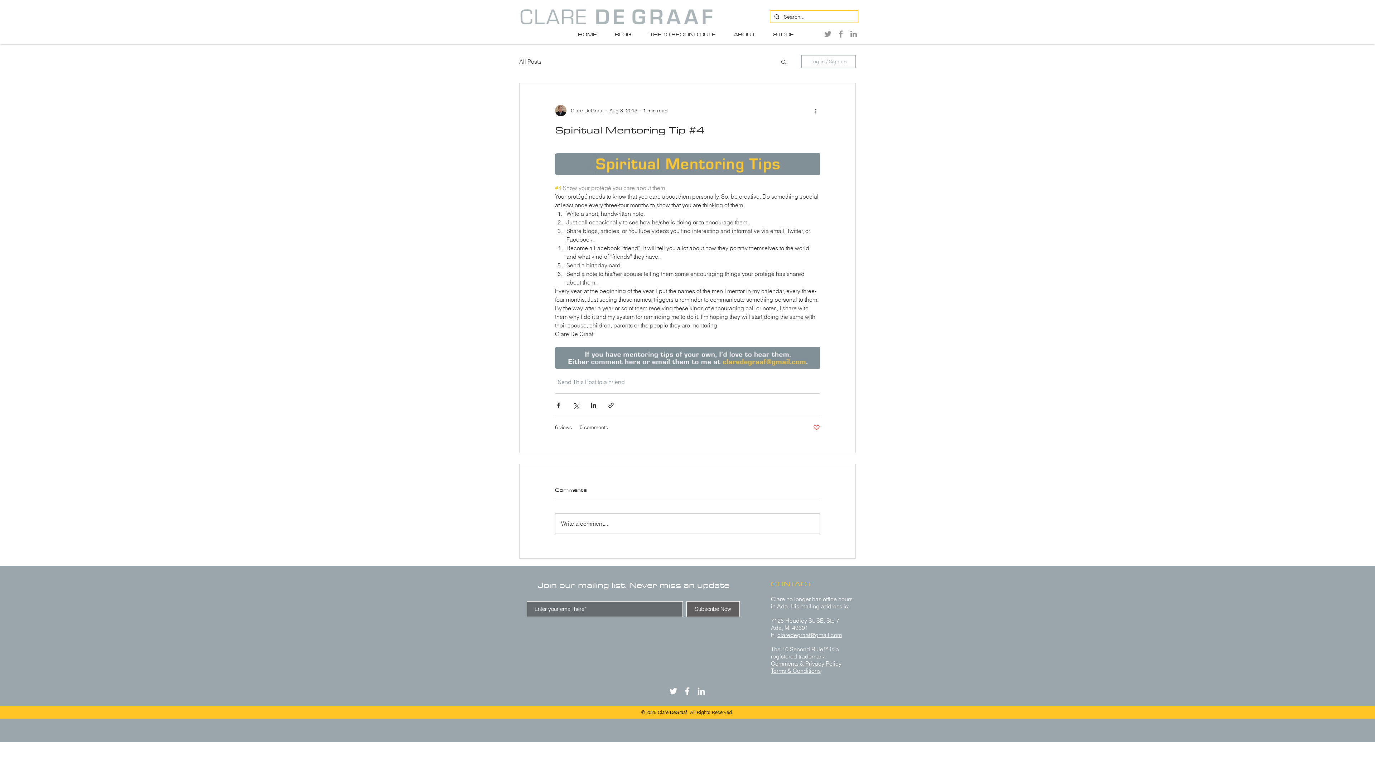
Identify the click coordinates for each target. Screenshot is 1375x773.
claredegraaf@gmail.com (809, 634)
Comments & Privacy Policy (806, 663)
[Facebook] (840, 34)
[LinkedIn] (853, 34)
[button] (783, 61)
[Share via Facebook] (558, 405)
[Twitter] (828, 34)
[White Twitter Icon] (673, 691)
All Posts (530, 61)
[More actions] (815, 110)
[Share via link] (611, 405)
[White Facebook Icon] (687, 691)
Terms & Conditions (796, 670)
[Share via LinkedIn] (593, 405)
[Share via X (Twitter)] (576, 405)
